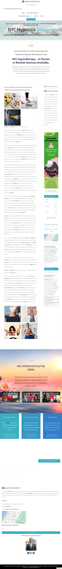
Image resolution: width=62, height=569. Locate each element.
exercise (6, 249)
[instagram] (34, 553)
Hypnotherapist (32, 566)
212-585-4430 (51, 218)
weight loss (12, 126)
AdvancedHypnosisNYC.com (21, 566)
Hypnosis (8, 24)
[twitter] (31, 553)
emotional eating (8, 174)
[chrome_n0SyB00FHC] (51, 234)
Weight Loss (17, 24)
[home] (51, 91)
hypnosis (10, 147)
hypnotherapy (15, 222)
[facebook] (28, 553)
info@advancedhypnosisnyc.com (13, 8)
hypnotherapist (15, 200)
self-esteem (22, 287)
